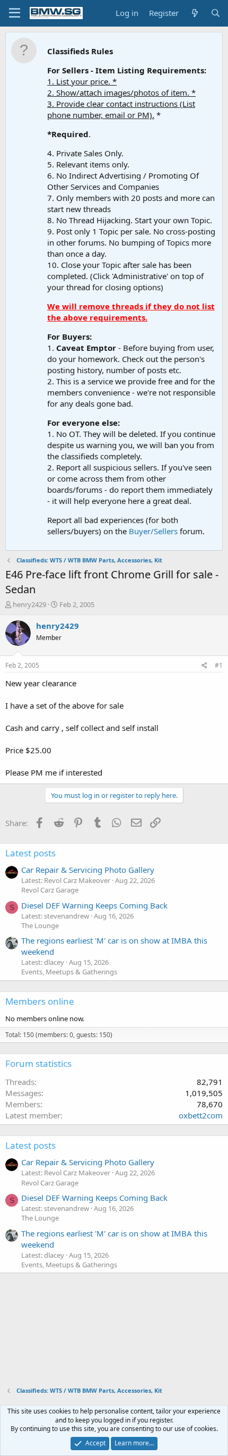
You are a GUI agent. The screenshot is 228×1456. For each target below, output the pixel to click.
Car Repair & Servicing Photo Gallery (87, 869)
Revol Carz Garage (49, 890)
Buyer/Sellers (153, 531)
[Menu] (14, 13)
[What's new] (194, 13)
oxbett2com (201, 1115)
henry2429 (29, 604)
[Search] (215, 13)
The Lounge (40, 925)
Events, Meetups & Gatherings (69, 972)
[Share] (204, 666)
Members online (39, 1001)
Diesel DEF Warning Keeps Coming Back (94, 905)
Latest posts (30, 853)
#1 (219, 665)
